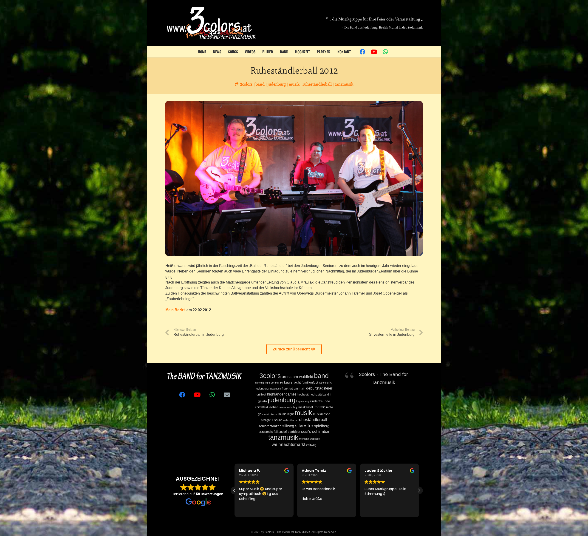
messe (319, 407)
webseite (315, 438)
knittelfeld (261, 407)
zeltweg (311, 445)
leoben (274, 407)
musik (294, 84)
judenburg (277, 84)
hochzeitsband (319, 394)
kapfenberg (302, 401)
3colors (246, 84)
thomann (304, 438)
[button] (419, 490)
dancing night (262, 382)
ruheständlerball (317, 84)
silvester (304, 425)
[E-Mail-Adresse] (227, 394)
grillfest (261, 394)
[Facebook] (362, 51)
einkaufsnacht (290, 382)
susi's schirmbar (315, 431)
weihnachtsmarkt (288, 444)
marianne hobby (288, 407)
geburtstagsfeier (319, 388)
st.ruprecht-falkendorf (273, 431)
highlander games (282, 394)
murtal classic (269, 414)
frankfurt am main (293, 388)
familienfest (310, 382)
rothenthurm (290, 420)
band (260, 84)
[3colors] (211, 23)
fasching (323, 382)
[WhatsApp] (385, 51)
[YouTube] (374, 51)
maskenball (306, 407)
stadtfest (294, 431)
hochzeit (303, 394)
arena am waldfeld (297, 377)
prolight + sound (271, 420)
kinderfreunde (320, 401)
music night (286, 414)
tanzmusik (344, 84)
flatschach (275, 388)
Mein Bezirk (175, 310)
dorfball (275, 382)
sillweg (288, 426)
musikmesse (321, 414)
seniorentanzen (269, 426)
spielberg (321, 426)
